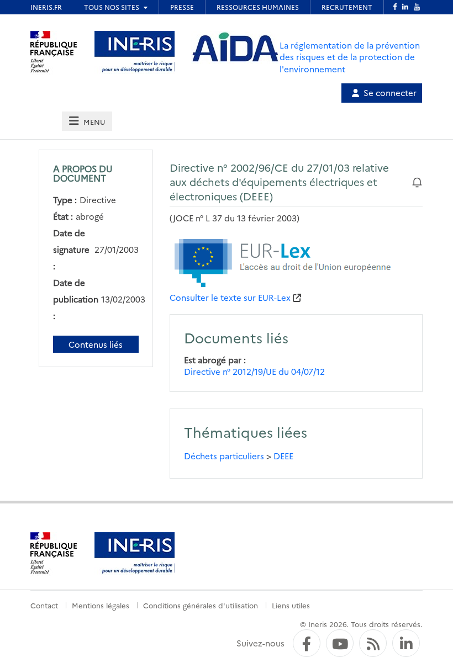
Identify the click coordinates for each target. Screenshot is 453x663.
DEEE (283, 456)
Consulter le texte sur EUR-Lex (230, 297)
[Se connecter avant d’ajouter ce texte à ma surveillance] (417, 181)
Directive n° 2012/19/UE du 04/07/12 (254, 371)
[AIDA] (235, 47)
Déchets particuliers (224, 456)
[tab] (87, 121)
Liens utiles (291, 605)
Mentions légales (100, 605)
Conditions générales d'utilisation (200, 605)
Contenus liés (96, 344)
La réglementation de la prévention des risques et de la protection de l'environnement (350, 57)
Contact (44, 605)
